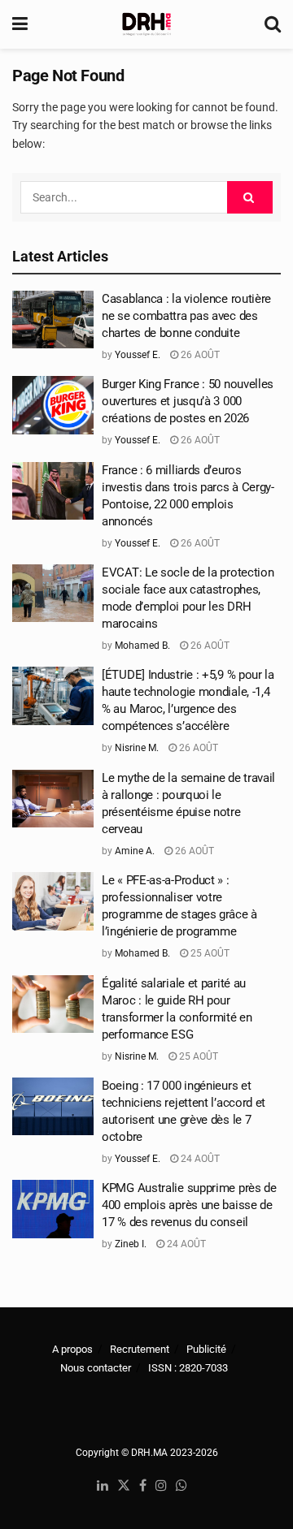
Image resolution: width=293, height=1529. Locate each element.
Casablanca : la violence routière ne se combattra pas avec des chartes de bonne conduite (186, 316)
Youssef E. (137, 355)
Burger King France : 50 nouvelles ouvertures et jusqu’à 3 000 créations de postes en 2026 (187, 401)
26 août (199, 355)
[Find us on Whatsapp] (181, 1486)
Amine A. (135, 851)
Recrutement (139, 1349)
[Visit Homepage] (146, 24)
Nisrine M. (137, 748)
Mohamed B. (142, 645)
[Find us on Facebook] (142, 1486)
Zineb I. (130, 1244)
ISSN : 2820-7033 (188, 1368)
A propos (72, 1349)
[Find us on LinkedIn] (102, 1486)
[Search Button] (273, 24)
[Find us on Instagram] (161, 1486)
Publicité (206, 1349)
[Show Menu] (20, 24)
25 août (209, 953)
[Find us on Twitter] (123, 1486)
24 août (199, 1158)
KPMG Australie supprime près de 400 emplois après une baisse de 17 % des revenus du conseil (189, 1205)
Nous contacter (95, 1368)
